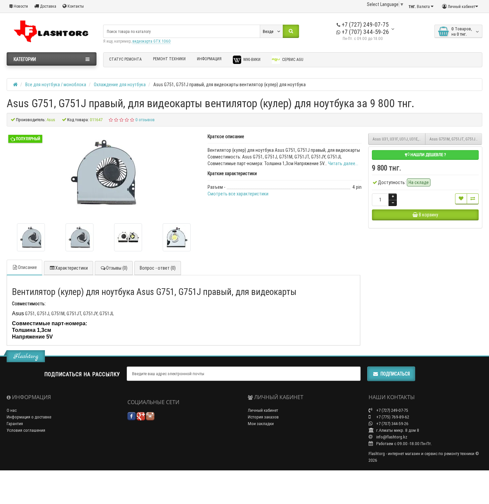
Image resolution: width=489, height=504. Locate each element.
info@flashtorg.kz (391, 437)
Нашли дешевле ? (427, 154)
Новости (20, 6)
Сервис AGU (292, 59)
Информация (209, 58)
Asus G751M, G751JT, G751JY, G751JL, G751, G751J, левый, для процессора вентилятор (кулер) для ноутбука (455, 138)
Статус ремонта (125, 59)
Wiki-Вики (251, 59)
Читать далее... (343, 163)
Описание (27, 267)
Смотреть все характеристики (238, 194)
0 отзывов (145, 120)
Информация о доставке (29, 417)
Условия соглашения (26, 430)
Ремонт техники (169, 58)
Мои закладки (261, 423)
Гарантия (15, 423)
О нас (12, 410)
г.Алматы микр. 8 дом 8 (397, 430)
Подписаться (395, 374)
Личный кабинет (263, 410)
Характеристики (71, 268)
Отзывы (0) (116, 268)
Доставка (47, 6)
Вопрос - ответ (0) (158, 268)
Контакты (75, 6)
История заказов (263, 417)
